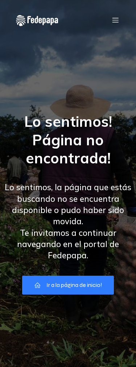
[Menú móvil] (115, 20)
